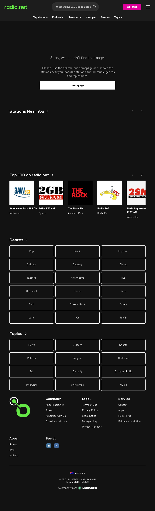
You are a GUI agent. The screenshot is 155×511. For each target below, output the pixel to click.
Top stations (40, 17)
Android (14, 455)
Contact (122, 405)
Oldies (123, 264)
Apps (121, 410)
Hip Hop (123, 251)
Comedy (77, 371)
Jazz (123, 291)
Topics (118, 17)
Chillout (31, 264)
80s (123, 278)
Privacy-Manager (92, 426)
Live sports (74, 17)
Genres (105, 17)
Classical (31, 291)
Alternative (77, 278)
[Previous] (132, 110)
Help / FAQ (124, 416)
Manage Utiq (89, 421)
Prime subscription (129, 421)
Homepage (78, 85)
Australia (79, 473)
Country (77, 264)
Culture (77, 345)
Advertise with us (56, 416)
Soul (31, 304)
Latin (32, 317)
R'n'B (123, 317)
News (31, 345)
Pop (31, 251)
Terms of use (89, 405)
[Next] (142, 110)
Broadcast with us (56, 421)
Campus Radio (123, 371)
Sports (123, 345)
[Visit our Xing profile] (56, 446)
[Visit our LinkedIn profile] (48, 446)
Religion (77, 358)
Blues (123, 304)
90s (77, 317)
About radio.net (55, 405)
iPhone (13, 444)
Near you (91, 17)
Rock (77, 251)
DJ (31, 371)
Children (123, 358)
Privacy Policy (90, 410)
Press (49, 410)
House (77, 291)
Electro (31, 278)
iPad (12, 450)
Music (123, 385)
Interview (31, 385)
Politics (31, 358)
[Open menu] (148, 7)
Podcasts (57, 17)
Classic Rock (77, 304)
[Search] (94, 7)
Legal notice (89, 416)
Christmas (77, 385)
